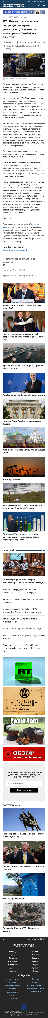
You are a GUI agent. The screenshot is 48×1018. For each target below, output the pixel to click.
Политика (13, 958)
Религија (12, 989)
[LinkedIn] (41, 1)
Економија (23, 17)
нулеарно (23, 275)
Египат (13, 275)
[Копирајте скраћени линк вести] (24, 265)
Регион (35, 952)
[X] (32, 1)
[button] (44, 5)
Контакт (35, 982)
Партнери (35, 979)
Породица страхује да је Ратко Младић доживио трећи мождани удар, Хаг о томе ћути (22, 648)
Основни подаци (12, 979)
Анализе (12, 971)
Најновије (13, 952)
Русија (6, 275)
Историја (12, 982)
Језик (12, 995)
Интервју (35, 955)
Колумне (35, 958)
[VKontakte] (38, 1)
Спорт (35, 971)
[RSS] (4, 1)
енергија (33, 275)
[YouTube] (35, 1)
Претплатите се (24, 790)
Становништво (13, 992)
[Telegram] (44, 1)
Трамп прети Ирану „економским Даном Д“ (22, 628)
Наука (35, 965)
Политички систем (12, 985)
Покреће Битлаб (35, 991)
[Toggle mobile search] (39, 5)
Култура (35, 968)
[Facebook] (29, 1)
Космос (35, 961)
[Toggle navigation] (43, 5)
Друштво (13, 968)
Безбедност (13, 965)
